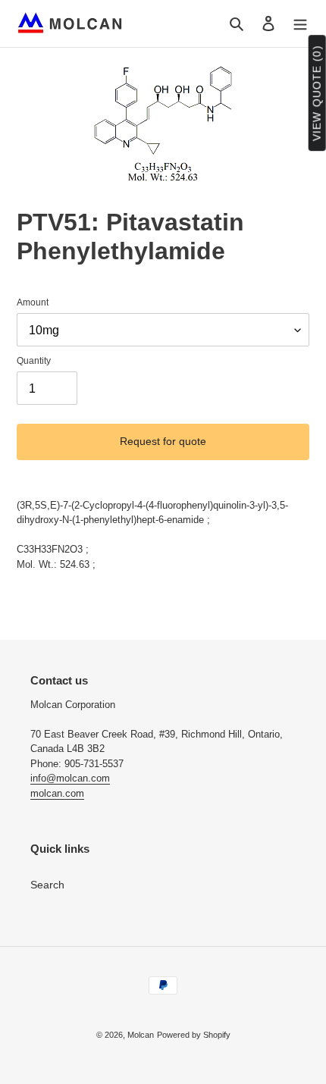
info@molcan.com (70, 778)
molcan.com (57, 793)
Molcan (140, 1034)
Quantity (34, 361)
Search (47, 885)
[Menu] (300, 23)
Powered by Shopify (193, 1034)
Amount (33, 302)
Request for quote (163, 441)
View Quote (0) (317, 93)
